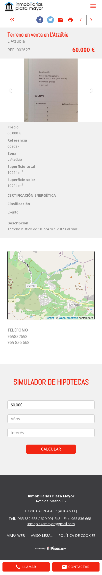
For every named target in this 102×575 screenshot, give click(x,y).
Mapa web (15, 535)
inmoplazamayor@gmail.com (51, 523)
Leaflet (50, 318)
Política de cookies (77, 535)
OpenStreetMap (68, 318)
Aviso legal (41, 535)
